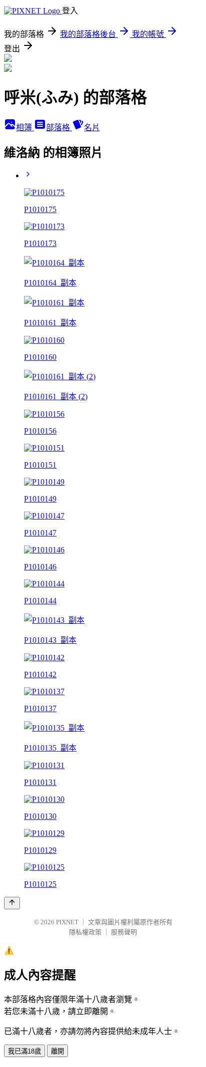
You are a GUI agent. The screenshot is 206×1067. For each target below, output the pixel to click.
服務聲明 (124, 932)
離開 (57, 1051)
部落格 (59, 127)
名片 (92, 127)
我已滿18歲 (24, 1051)
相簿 (25, 127)
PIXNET (67, 922)
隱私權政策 (85, 932)
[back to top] (12, 903)
